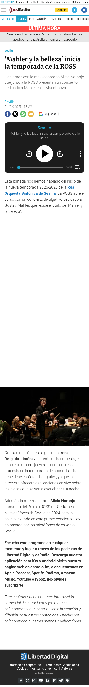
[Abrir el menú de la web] (5, 10)
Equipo (69, 19)
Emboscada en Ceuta (27, 2)
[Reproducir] (44, 153)
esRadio (9, 19)
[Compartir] (8, 114)
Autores (66, 668)
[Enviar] (23, 114)
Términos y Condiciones (62, 665)
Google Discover (47, 680)
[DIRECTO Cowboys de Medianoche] (74, 10)
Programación (37, 19)
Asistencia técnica (44, 668)
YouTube (40, 680)
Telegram (61, 680)
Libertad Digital (44, 656)
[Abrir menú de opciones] (80, 154)
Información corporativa (25, 665)
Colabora (61, 10)
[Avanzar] (60, 154)
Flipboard (54, 680)
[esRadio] (20, 10)
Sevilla (21, 19)
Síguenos (50, 113)
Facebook (20, 680)
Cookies (22, 668)
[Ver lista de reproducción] (77, 167)
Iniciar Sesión (84, 10)
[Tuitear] (15, 114)
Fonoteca (55, 19)
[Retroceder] (29, 154)
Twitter (27, 680)
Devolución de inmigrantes (55, 2)
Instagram (34, 680)
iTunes (67, 680)
